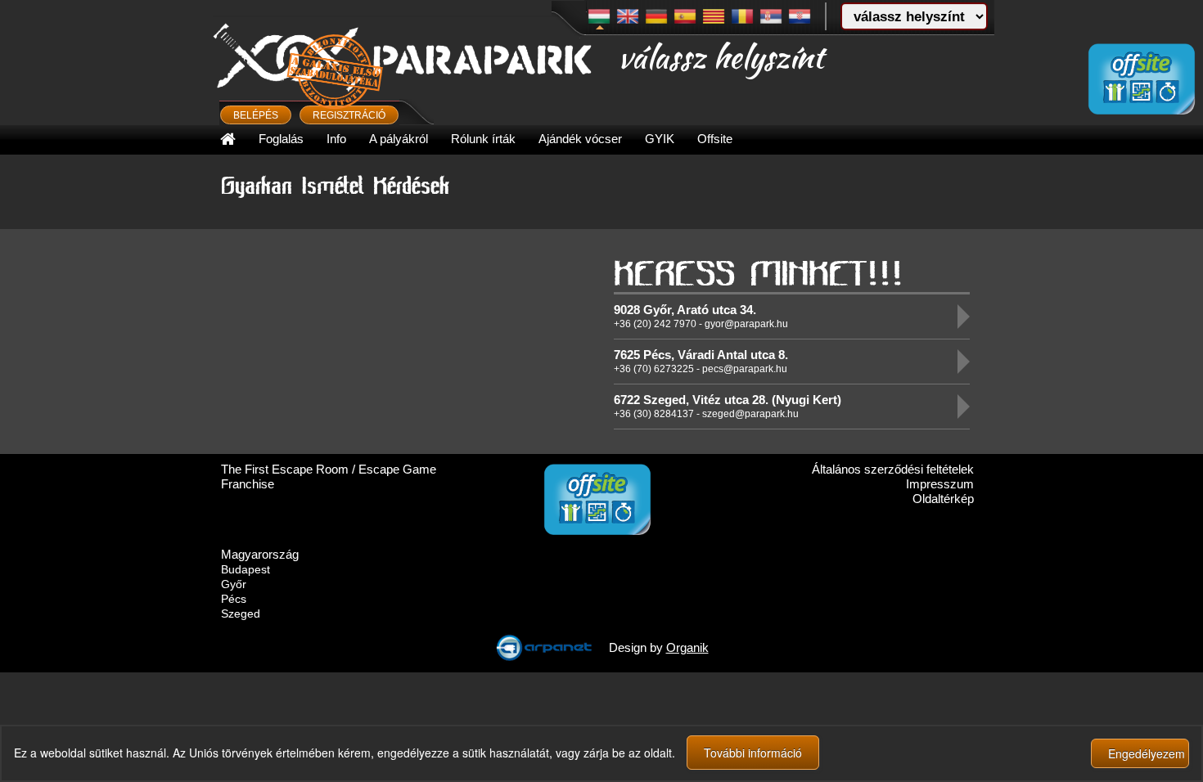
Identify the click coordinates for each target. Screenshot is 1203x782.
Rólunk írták (483, 139)
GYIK (659, 139)
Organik (687, 647)
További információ (753, 752)
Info (336, 139)
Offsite (714, 139)
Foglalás (281, 139)
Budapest (245, 569)
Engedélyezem (1146, 753)
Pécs (233, 598)
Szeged (240, 613)
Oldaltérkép (943, 499)
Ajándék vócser (580, 139)
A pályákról (398, 139)
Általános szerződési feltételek (893, 469)
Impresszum (940, 484)
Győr (233, 584)
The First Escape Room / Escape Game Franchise (328, 476)
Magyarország (260, 554)
